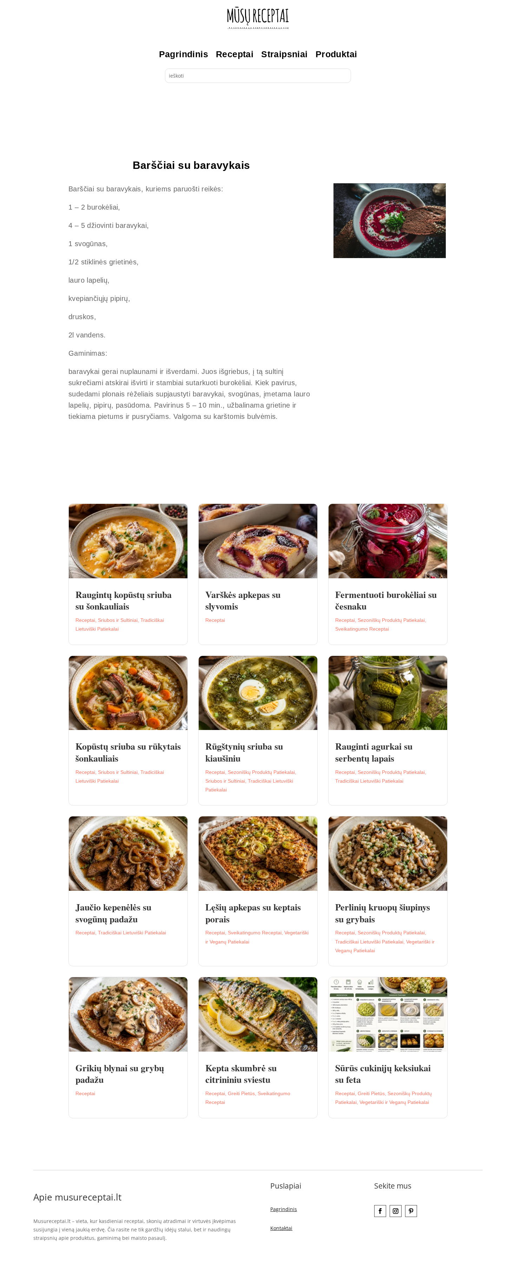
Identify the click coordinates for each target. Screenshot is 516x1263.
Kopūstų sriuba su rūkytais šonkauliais (128, 752)
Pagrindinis (183, 54)
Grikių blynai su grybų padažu (119, 1073)
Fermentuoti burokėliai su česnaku (386, 600)
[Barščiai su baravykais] (389, 256)
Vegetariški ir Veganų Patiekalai (394, 1102)
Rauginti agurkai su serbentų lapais (373, 752)
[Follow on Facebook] (380, 1211)
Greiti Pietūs (241, 1093)
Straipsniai (284, 54)
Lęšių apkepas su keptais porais (253, 913)
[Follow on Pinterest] (411, 1211)
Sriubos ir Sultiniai (118, 620)
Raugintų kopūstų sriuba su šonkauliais (123, 600)
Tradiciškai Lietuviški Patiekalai (369, 781)
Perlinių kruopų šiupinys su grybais (382, 913)
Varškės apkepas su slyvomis (242, 600)
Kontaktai (281, 1228)
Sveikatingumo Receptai (362, 629)
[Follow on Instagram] (396, 1211)
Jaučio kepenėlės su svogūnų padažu (113, 913)
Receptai (234, 54)
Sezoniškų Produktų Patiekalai (391, 620)
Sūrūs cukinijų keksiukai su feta (383, 1073)
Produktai (336, 54)
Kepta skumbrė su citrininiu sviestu (241, 1073)
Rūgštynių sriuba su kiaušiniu (244, 752)
